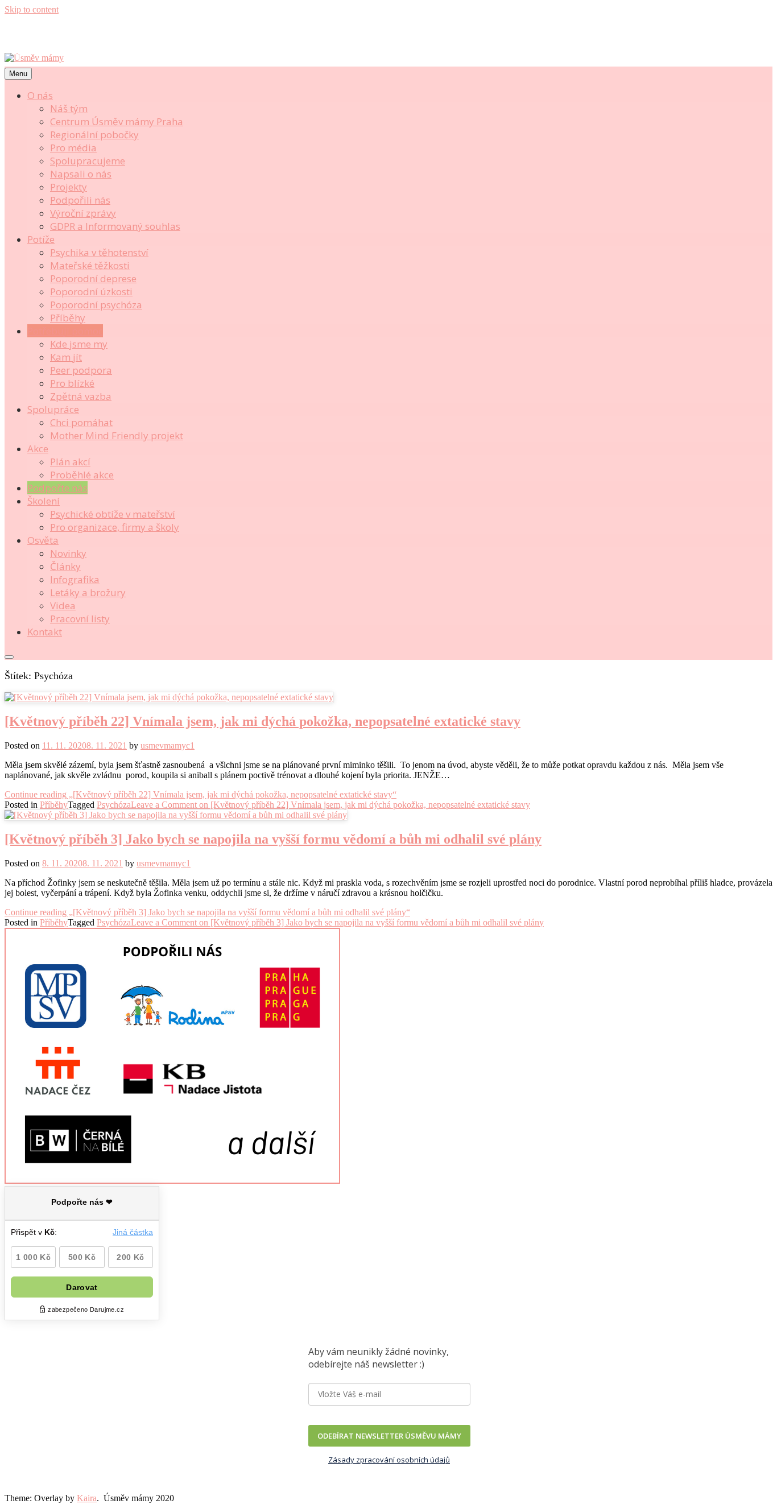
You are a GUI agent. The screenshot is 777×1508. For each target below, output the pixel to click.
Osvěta (43, 540)
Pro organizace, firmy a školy (114, 527)
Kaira (87, 1498)
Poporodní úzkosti (91, 291)
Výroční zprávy (83, 213)
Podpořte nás (57, 487)
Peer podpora (81, 370)
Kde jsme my (79, 343)
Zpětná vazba (80, 396)
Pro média (73, 147)
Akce (37, 448)
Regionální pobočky (94, 134)
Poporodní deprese (93, 278)
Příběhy (67, 317)
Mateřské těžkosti (90, 265)
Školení (43, 500)
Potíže (41, 239)
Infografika (75, 579)
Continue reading (200, 794)
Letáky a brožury (88, 592)
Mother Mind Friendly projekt (116, 435)
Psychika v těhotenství (99, 252)
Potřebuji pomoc (65, 330)
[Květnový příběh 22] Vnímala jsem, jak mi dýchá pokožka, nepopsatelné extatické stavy (262, 721)
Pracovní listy (80, 618)
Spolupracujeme (87, 160)
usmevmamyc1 (167, 745)
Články (65, 566)
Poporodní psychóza (96, 304)
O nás (40, 95)
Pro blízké (72, 383)
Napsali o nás (80, 173)
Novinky (68, 553)
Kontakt (44, 631)
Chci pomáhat (81, 422)
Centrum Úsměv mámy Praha (116, 121)
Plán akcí (70, 461)
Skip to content (32, 9)
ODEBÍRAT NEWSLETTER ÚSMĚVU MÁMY (389, 1436)
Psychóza (114, 804)
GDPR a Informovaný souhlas (115, 226)
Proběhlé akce (82, 474)
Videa (63, 605)
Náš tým (69, 108)
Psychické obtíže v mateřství (112, 513)
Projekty (68, 186)
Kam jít (66, 356)
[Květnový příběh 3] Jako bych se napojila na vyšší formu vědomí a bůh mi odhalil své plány (273, 839)
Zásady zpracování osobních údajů (389, 1460)
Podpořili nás (80, 199)
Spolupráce (53, 409)
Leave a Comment (330, 804)
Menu (18, 73)
